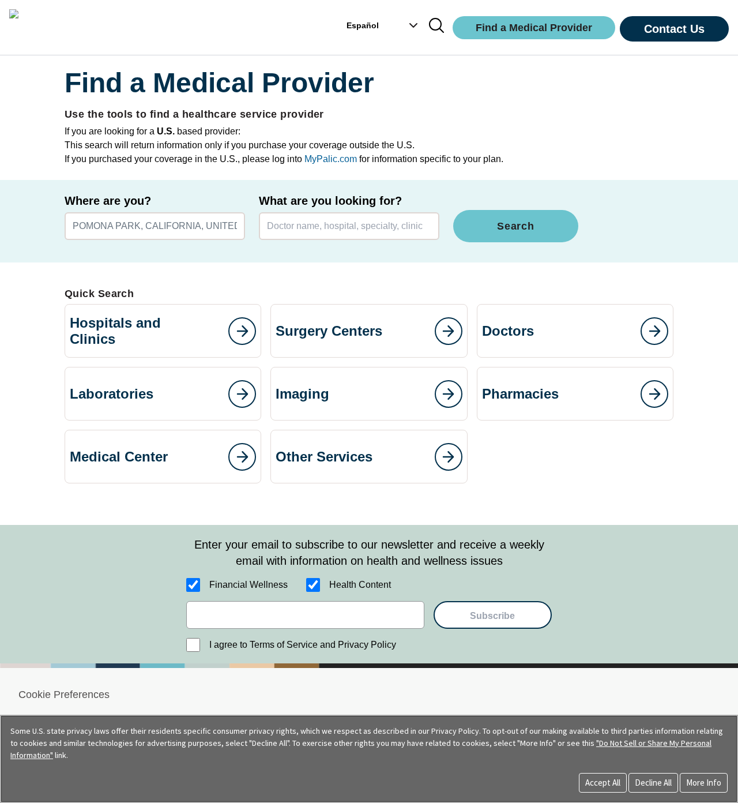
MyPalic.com (330, 159)
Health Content (360, 585)
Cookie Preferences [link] (64, 694)
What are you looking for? (330, 200)
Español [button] (363, 25)
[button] (407, 25)
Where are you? (108, 200)
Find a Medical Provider (534, 27)
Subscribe (492, 616)
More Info (703, 782)
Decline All (653, 782)
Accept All (602, 782)
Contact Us (674, 28)
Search (515, 226)
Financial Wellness (248, 585)
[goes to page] (242, 331)
